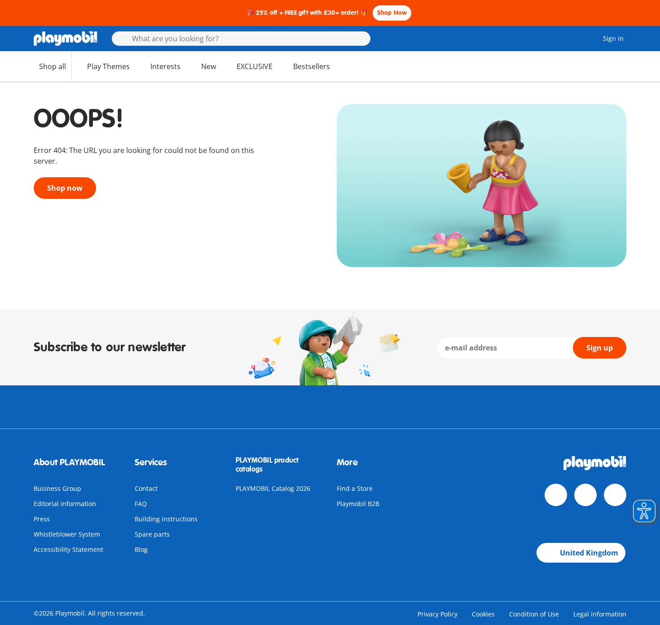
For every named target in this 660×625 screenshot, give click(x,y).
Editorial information (65, 503)
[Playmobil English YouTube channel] (585, 495)
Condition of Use (534, 614)
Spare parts (152, 534)
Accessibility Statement (68, 549)
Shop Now (392, 13)
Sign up (599, 348)
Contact (146, 488)
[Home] (65, 38)
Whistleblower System (67, 534)
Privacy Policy (438, 614)
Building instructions (166, 519)
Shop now (65, 188)
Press (42, 519)
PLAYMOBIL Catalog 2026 (273, 488)
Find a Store (355, 488)
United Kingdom (589, 553)
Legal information (599, 614)
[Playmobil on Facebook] (556, 495)
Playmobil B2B (358, 503)
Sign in (613, 38)
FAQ (141, 503)
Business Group (57, 488)
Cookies (483, 614)
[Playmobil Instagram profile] (615, 495)
